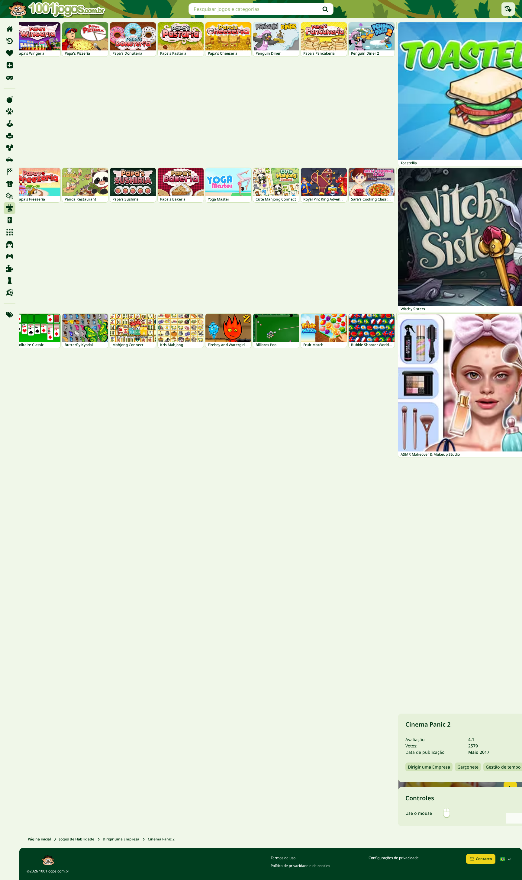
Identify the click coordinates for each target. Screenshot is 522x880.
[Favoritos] (9, 53)
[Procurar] (325, 9)
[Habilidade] (9, 208)
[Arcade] (9, 123)
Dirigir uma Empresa (121, 839)
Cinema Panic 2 (161, 839)
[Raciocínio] (9, 281)
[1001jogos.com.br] (56, 9)
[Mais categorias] (9, 315)
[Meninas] (9, 244)
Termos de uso (283, 857)
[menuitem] (9, 29)
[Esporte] (9, 184)
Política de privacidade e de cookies (300, 865)
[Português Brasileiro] (506, 859)
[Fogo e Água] (9, 196)
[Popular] (9, 77)
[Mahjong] (9, 220)
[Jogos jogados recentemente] (508, 9)
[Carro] (9, 160)
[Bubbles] (9, 148)
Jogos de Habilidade (76, 839)
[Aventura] (9, 136)
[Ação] (9, 99)
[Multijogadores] (9, 256)
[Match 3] (9, 232)
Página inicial (39, 839)
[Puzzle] (9, 268)
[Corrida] (9, 172)
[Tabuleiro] (9, 293)
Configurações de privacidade (394, 857)
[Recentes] (9, 41)
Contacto (484, 858)
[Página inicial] (9, 29)
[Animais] (9, 111)
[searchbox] (261, 9)
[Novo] (9, 65)
